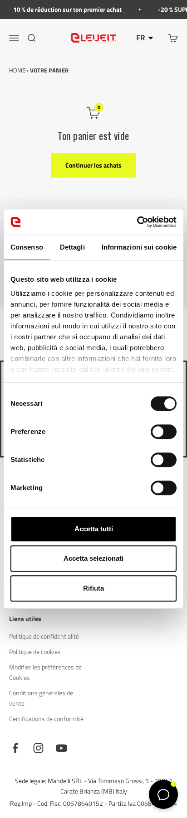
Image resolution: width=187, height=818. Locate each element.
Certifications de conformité (46, 718)
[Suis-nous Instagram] (38, 748)
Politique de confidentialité (44, 636)
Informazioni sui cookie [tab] (139, 247)
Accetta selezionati (93, 558)
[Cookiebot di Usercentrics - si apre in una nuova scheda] (137, 222)
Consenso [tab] (26, 247)
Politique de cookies (35, 651)
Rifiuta (93, 588)
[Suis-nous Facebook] (15, 748)
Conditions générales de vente (41, 697)
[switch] (164, 431)
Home (17, 70)
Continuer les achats (93, 165)
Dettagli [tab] (72, 247)
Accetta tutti (93, 529)
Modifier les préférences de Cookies (45, 672)
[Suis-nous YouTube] (61, 748)
